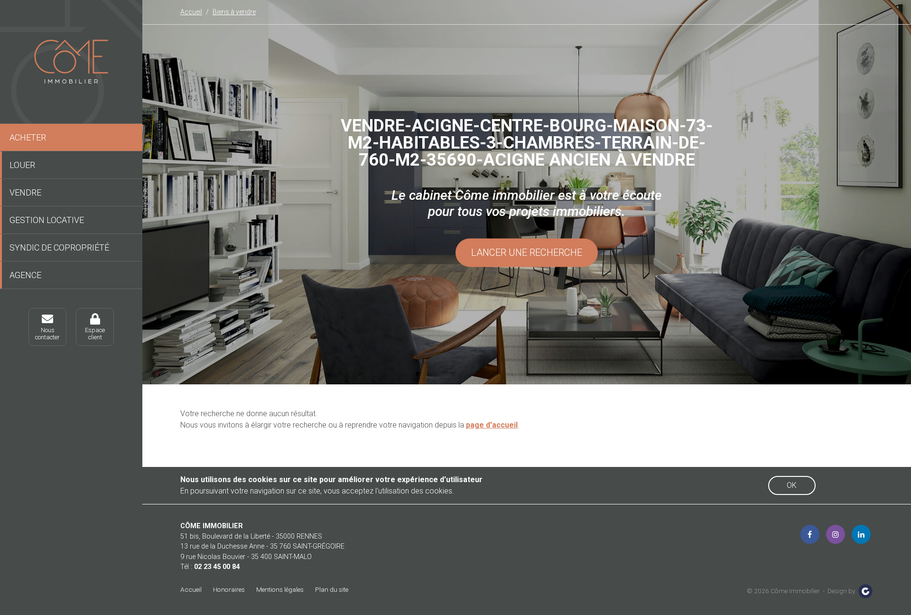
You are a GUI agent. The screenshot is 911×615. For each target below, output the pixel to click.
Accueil (191, 589)
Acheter (27, 137)
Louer (22, 165)
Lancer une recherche (526, 253)
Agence (25, 275)
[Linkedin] (861, 534)
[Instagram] (835, 534)
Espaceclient (95, 333)
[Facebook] (809, 534)
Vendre (25, 192)
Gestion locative (46, 220)
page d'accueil (492, 424)
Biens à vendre (234, 12)
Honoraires (229, 589)
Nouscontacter (47, 333)
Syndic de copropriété (59, 247)
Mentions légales (280, 589)
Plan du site (331, 589)
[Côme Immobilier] (71, 61)
